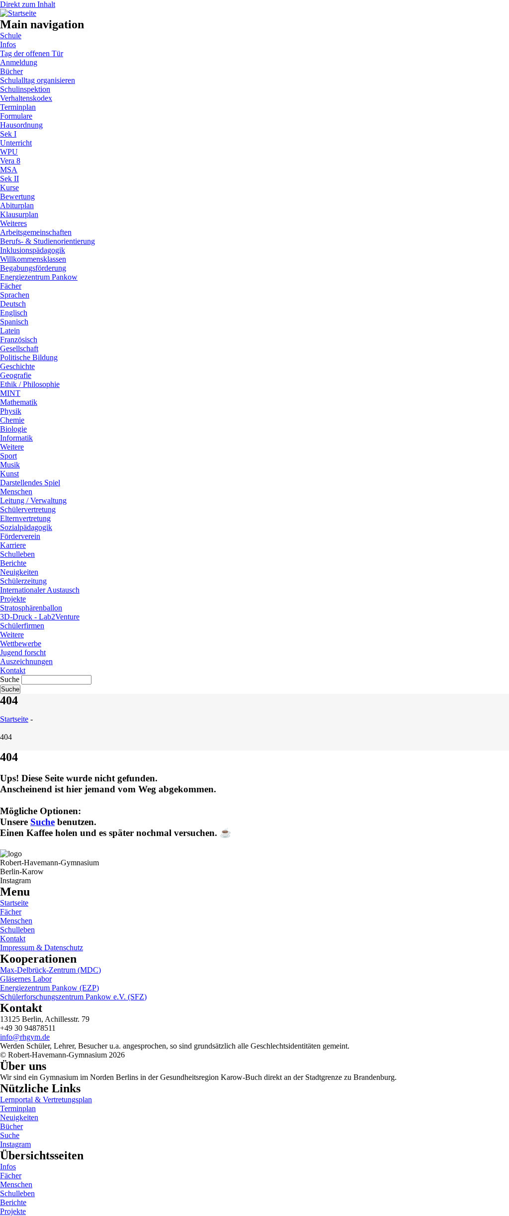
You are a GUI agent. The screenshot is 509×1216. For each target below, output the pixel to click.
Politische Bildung (29, 357)
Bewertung (17, 196)
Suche (9, 679)
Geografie (15, 375)
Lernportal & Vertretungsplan (46, 1099)
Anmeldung (18, 62)
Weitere (12, 447)
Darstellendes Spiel (30, 482)
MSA (8, 169)
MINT (10, 393)
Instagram (15, 1144)
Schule (10, 35)
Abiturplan (17, 205)
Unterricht (16, 143)
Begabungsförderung (33, 268)
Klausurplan (19, 214)
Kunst (9, 473)
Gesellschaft (19, 348)
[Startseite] (18, 11)
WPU (9, 152)
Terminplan (18, 107)
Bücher (11, 71)
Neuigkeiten (19, 572)
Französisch (18, 339)
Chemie (12, 420)
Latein (10, 330)
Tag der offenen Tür (31, 53)
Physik (10, 411)
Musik (10, 464)
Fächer (10, 286)
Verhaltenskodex (26, 98)
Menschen (16, 491)
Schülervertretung (28, 509)
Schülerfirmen (22, 625)
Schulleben (17, 554)
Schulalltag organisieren (37, 80)
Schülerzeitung (23, 581)
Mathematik (18, 402)
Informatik (16, 438)
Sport (8, 456)
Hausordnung (21, 125)
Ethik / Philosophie (30, 384)
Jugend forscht (23, 652)
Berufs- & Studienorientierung (47, 241)
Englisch (13, 312)
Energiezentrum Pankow (39, 277)
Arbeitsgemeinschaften (36, 232)
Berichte (13, 563)
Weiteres (13, 223)
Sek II (9, 178)
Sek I (8, 134)
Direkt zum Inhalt (27, 4)
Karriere (13, 545)
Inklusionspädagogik (32, 250)
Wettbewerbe (20, 643)
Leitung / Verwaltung (33, 500)
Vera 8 (10, 160)
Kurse (9, 187)
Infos (8, 44)
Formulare (16, 116)
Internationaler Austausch (40, 590)
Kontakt (12, 670)
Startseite (14, 719)
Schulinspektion (25, 89)
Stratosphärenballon (31, 608)
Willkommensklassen (33, 259)
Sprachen (14, 295)
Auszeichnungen (26, 661)
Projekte (13, 599)
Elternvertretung (25, 518)
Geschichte (17, 366)
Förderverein (20, 536)
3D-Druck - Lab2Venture (40, 616)
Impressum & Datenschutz (41, 947)
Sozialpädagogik (26, 527)
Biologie (13, 429)
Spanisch (14, 321)
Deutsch (13, 304)
